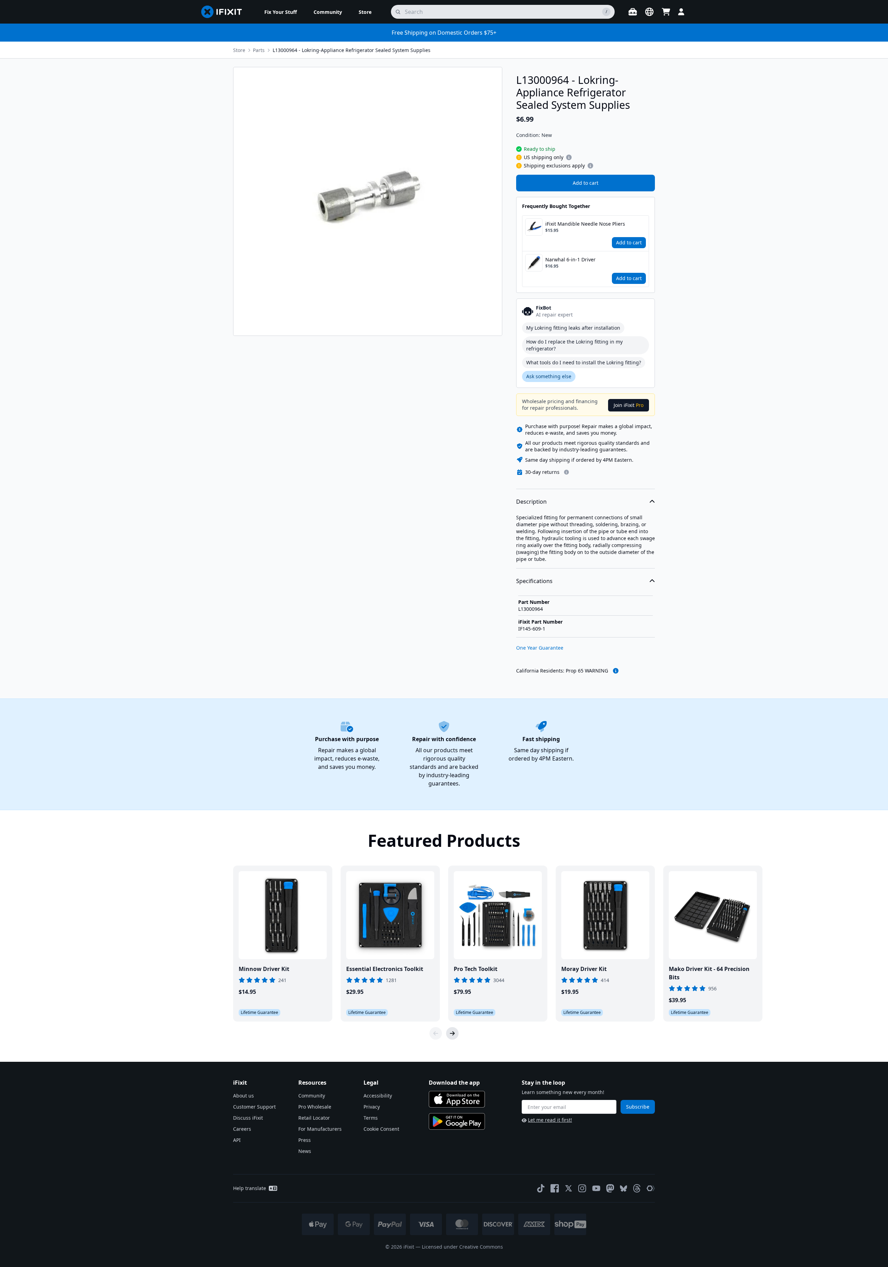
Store (239, 50)
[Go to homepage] (224, 12)
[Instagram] (582, 1188)
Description (531, 501)
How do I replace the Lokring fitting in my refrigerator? (574, 345)
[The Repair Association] (651, 1188)
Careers (242, 1129)
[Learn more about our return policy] (566, 472)
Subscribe (637, 1106)
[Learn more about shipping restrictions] (569, 157)
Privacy (372, 1106)
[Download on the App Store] (457, 1099)
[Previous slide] (435, 1033)
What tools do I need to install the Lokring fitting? (583, 362)
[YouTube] (596, 1188)
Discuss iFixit (248, 1117)
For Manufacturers (320, 1129)
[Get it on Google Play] (457, 1121)
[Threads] (637, 1188)
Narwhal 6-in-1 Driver (570, 259)
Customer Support (254, 1106)
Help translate (249, 1188)
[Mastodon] (610, 1188)
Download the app (454, 1082)
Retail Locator (314, 1117)
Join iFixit (628, 405)
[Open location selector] (649, 12)
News (304, 1151)
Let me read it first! (550, 1120)
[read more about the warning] (615, 670)
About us (243, 1095)
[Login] (681, 11)
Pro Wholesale (314, 1106)
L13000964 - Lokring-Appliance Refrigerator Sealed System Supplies (351, 50)
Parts (259, 50)
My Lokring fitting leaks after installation (573, 327)
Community (311, 1095)
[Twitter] (568, 1188)
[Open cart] (666, 12)
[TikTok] (541, 1188)
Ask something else (548, 376)
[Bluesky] (623, 1188)
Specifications (534, 581)
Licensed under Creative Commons (462, 1246)
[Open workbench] (633, 12)
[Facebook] (554, 1188)
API (237, 1140)
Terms (371, 1117)
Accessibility (378, 1095)
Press (304, 1140)
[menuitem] (280, 12)
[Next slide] (452, 1033)
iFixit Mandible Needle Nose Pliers (585, 223)
